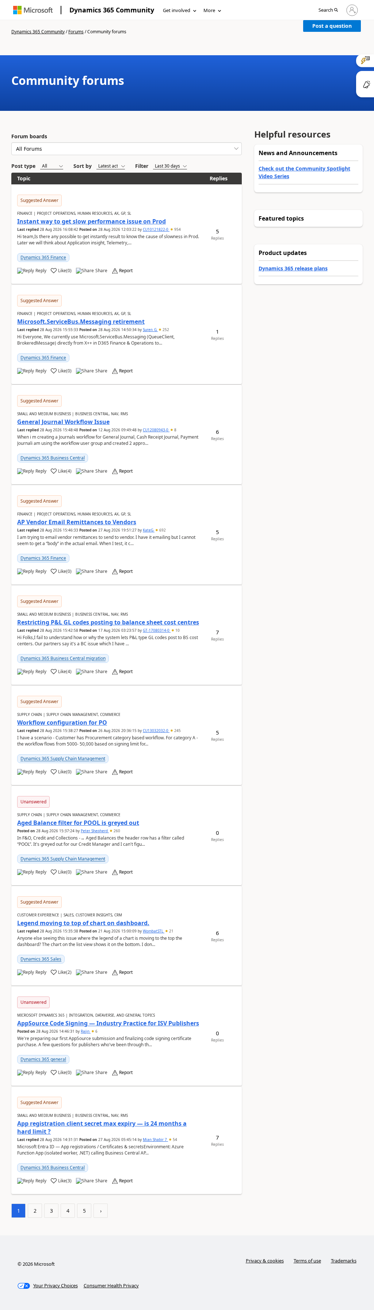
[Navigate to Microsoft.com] (33, 10)
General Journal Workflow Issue (63, 422)
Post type (23, 165)
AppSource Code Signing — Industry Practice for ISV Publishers (108, 1023)
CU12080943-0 (156, 429)
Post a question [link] (332, 25)
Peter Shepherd (95, 830)
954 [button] (177, 229)
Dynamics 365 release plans (293, 268)
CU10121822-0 (156, 229)
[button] (328, 10)
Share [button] (101, 271)
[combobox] (126, 148)
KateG (148, 530)
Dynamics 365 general (43, 1059)
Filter (141, 165)
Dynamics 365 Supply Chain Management (62, 758)
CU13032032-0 (156, 730)
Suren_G (150, 329)
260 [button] (116, 830)
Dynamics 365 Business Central (52, 458)
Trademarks (343, 1260)
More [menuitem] (209, 10)
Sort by (82, 165)
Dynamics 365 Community (111, 9)
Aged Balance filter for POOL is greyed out (78, 823)
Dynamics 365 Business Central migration (63, 658)
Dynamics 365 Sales (40, 959)
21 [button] (170, 931)
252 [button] (165, 329)
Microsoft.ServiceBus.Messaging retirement (81, 322)
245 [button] (177, 730)
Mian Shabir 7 (155, 1139)
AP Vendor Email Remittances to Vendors (76, 522)
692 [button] (162, 530)
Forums (76, 32)
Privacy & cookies (265, 1260)
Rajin (86, 1031)
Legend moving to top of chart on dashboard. (83, 923)
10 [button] (177, 630)
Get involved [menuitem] (176, 10)
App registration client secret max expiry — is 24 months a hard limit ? (102, 1127)
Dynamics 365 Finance (43, 257)
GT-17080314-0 (157, 630)
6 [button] (96, 1031)
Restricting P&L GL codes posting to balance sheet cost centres (108, 622)
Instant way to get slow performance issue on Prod (91, 221)
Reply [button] (40, 271)
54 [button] (174, 1139)
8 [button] (174, 429)
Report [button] (126, 271)
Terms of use (307, 1260)
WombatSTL (153, 931)
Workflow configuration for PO (62, 722)
